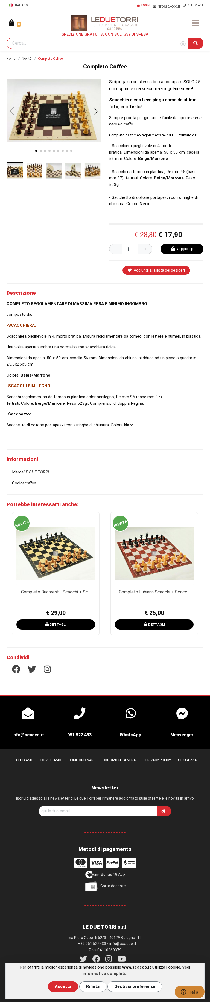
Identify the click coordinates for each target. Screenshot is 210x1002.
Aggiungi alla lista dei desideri (159, 270)
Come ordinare (81, 760)
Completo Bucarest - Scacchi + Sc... (56, 592)
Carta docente (113, 885)
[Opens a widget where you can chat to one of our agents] (189, 992)
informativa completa (105, 973)
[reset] (183, 44)
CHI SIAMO (24, 760)
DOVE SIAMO (50, 760)
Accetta (63, 986)
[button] (95, 111)
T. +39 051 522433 (90, 943)
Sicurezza (187, 760)
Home (11, 59)
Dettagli (58, 624)
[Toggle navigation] (195, 23)
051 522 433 (195, 5)
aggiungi (185, 248)
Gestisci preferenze (134, 986)
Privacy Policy (158, 760)
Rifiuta (93, 986)
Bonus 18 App (113, 874)
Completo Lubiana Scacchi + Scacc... (154, 592)
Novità (26, 59)
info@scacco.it (169, 6)
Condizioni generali (120, 760)
